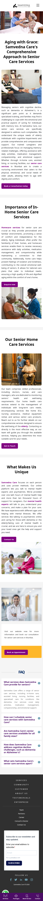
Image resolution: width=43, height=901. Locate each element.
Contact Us (9, 539)
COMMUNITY (21, 784)
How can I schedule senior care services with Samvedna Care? (19, 720)
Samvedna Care (9, 482)
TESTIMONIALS (21, 798)
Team (21, 810)
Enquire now (9, 284)
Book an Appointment (16, 652)
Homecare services (10, 227)
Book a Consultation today (16, 186)
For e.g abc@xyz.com (13, 858)
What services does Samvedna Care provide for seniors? (20, 683)
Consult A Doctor (21, 821)
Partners (21, 813)
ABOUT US (21, 793)
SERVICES (21, 780)
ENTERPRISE (21, 802)
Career (21, 817)
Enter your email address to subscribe (17, 845)
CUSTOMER (21, 789)
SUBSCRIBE (14, 863)
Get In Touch (9, 446)
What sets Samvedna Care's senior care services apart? (18, 762)
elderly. (24, 426)
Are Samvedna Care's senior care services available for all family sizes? (19, 733)
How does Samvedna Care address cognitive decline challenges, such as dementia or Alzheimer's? (19, 748)
